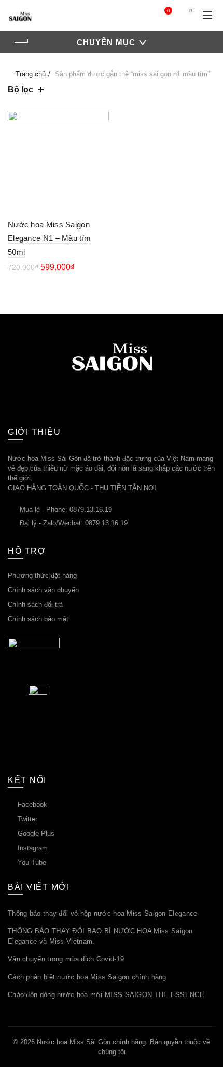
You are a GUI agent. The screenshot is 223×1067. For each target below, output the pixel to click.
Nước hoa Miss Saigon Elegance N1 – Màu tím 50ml (49, 238)
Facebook (32, 804)
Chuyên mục (106, 42)
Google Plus (36, 833)
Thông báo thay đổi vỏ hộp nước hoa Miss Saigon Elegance (103, 913)
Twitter (27, 819)
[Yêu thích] (100, 120)
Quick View (100, 138)
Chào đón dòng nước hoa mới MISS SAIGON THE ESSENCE (106, 995)
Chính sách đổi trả (35, 604)
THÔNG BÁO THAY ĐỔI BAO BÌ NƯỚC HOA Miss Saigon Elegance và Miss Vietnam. (100, 936)
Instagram (33, 848)
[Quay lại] (21, 42)
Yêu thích (168, 10)
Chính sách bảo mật (38, 619)
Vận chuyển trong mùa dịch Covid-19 (66, 959)
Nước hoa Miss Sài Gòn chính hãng (91, 1042)
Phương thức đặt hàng (42, 575)
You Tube (32, 862)
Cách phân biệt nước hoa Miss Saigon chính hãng (87, 977)
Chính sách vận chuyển (43, 590)
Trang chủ (31, 74)
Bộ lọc (20, 89)
